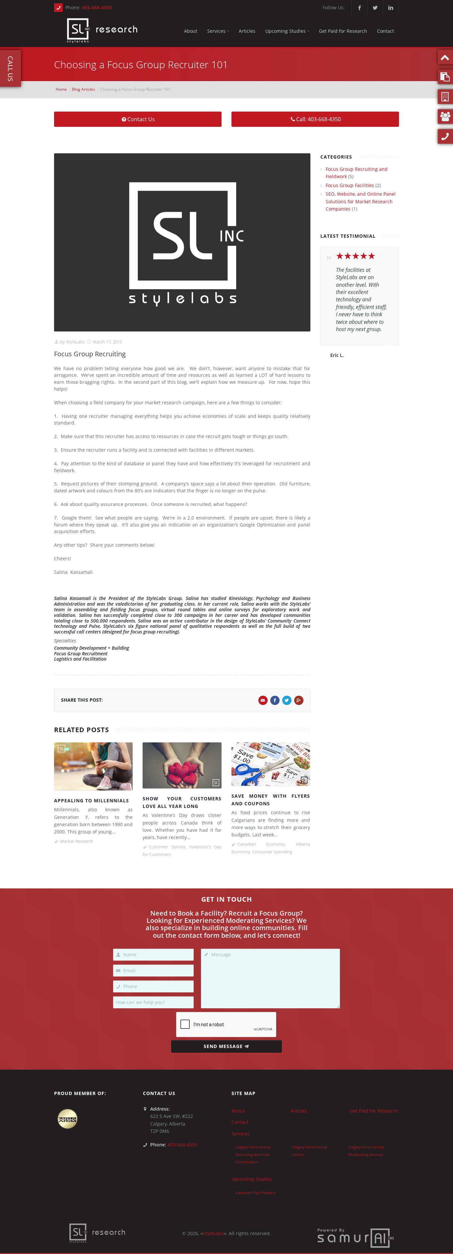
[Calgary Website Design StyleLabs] (356, 1237)
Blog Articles (83, 89)
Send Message (223, 1046)
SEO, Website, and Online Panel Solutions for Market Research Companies (361, 201)
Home (61, 89)
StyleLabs (75, 342)
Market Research (76, 841)
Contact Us (141, 119)
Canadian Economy (261, 844)
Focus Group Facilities (350, 185)
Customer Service (167, 847)
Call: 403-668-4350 (318, 119)
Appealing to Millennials (91, 800)
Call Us (10, 68)
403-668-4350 (97, 7)
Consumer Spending (272, 852)
